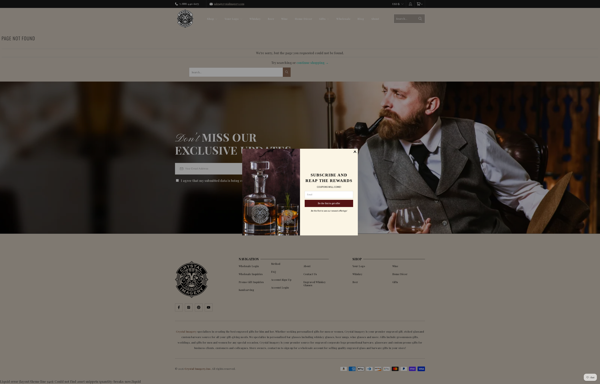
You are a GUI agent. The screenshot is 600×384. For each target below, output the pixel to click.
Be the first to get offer (329, 203)
